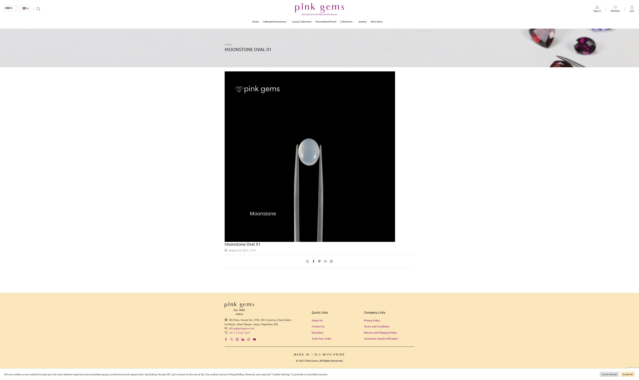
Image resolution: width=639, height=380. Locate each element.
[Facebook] (314, 261)
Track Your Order (322, 338)
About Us (317, 320)
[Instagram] (237, 339)
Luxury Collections (302, 21)
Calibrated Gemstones (274, 21)
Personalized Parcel (326, 21)
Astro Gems (377, 21)
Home (255, 21)
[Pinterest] (319, 261)
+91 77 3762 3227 (239, 332)
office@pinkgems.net (241, 328)
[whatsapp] (330, 261)
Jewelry (362, 21)
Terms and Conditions (377, 326)
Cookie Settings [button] (609, 374)
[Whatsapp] (248, 339)
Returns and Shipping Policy (380, 332)
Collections (346, 21)
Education (317, 332)
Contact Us (318, 326)
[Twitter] (308, 261)
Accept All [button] (628, 374)
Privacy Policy (372, 320)
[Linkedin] (243, 339)
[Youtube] (254, 339)
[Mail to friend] (325, 261)
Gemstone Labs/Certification (381, 338)
